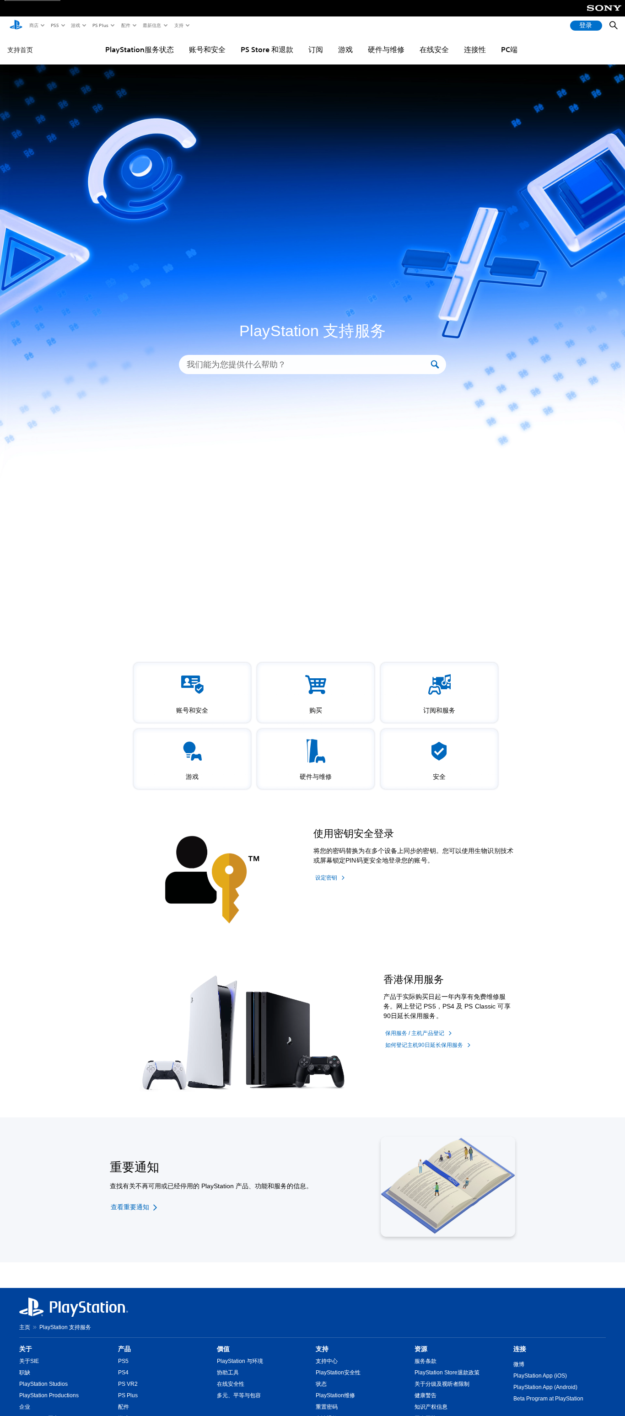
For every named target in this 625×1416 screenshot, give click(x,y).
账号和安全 (207, 49)
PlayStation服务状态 (139, 49)
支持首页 (20, 50)
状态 (321, 1384)
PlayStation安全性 (338, 1372)
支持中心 (327, 1361)
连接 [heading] (519, 1348)
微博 (518, 1364)
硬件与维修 (386, 49)
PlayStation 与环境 (240, 1361)
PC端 (509, 49)
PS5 (54, 25)
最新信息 (151, 25)
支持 (178, 25)
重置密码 (327, 1407)
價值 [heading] (223, 1348)
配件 (125, 25)
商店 (33, 25)
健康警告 (425, 1395)
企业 (24, 1407)
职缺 (24, 1372)
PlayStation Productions (49, 1395)
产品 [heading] (124, 1348)
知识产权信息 (431, 1407)
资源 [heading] (421, 1348)
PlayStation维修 (335, 1395)
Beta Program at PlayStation (548, 1398)
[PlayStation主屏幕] (16, 25)
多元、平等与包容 (239, 1395)
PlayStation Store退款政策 (447, 1372)
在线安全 (434, 49)
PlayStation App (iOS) (540, 1376)
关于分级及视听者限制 (442, 1384)
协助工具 (228, 1372)
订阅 (315, 49)
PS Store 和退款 (267, 49)
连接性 (475, 49)
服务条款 (425, 1361)
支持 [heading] (322, 1348)
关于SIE (29, 1361)
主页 (24, 1327)
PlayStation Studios (43, 1384)
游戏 (75, 25)
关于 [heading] (25, 1348)
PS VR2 (128, 1384)
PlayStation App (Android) (545, 1387)
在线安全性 (230, 1384)
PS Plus (100, 25)
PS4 (123, 1372)
